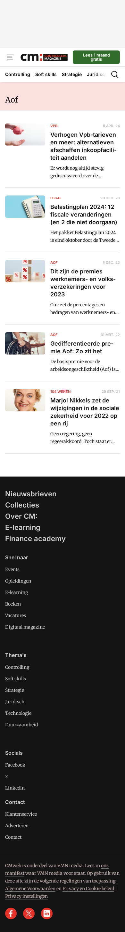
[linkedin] (47, 913)
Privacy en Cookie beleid (88, 888)
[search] (115, 74)
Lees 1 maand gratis (96, 57)
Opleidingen (18, 581)
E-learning (22, 527)
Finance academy (35, 538)
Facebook (15, 765)
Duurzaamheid (21, 725)
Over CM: (21, 516)
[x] (29, 913)
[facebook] (11, 913)
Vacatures (15, 615)
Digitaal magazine (25, 627)
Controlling (17, 667)
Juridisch (14, 702)
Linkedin (15, 788)
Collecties (22, 505)
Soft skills (15, 679)
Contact (13, 837)
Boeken (13, 604)
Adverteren (17, 826)
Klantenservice (21, 814)
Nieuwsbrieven (30, 494)
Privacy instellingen (26, 896)
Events (12, 569)
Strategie (14, 690)
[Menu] (10, 57)
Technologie (18, 713)
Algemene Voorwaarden (30, 888)
